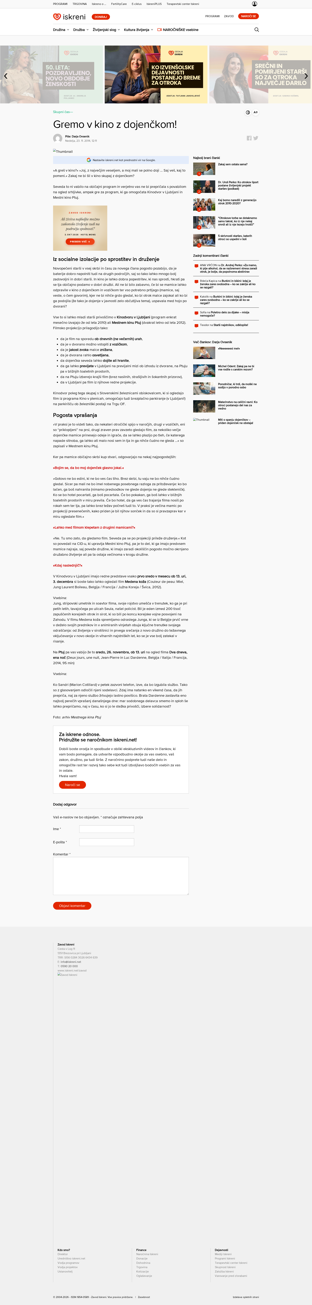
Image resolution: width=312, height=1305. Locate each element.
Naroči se (248, 16)
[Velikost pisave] (255, 112)
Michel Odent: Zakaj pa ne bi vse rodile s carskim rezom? (236, 367)
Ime (57, 829)
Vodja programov (68, 1262)
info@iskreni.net (71, 961)
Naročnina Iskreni (147, 1254)
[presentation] (6, 74)
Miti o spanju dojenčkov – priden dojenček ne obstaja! (235, 421)
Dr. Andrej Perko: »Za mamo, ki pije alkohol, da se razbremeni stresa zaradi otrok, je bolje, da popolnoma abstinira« (228, 268)
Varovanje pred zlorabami (231, 1275)
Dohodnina (143, 1262)
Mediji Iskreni (223, 1254)
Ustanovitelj (65, 1271)
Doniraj (101, 16)
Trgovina (141, 1267)
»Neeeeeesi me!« (229, 348)
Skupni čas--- (63, 112)
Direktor (63, 1254)
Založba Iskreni (224, 1271)
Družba (79, 30)
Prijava (254, 3)
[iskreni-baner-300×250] (80, 249)
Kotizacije (142, 1271)
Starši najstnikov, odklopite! (231, 324)
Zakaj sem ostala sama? (232, 164)
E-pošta (60, 842)
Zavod (229, 16)
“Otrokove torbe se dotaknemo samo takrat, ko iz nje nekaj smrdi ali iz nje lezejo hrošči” (237, 221)
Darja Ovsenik (80, 136)
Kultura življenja (136, 30)
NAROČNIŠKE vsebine (180, 30)
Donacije (142, 1258)
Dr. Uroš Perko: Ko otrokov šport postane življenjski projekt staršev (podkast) (238, 185)
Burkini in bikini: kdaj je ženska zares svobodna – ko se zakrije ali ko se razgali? (227, 284)
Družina (59, 30)
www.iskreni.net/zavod (72, 970)
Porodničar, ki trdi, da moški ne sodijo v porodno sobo (237, 385)
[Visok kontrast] (248, 112)
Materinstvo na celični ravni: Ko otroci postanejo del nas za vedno (237, 405)
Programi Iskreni (225, 1258)
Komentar (62, 854)
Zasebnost (144, 1297)
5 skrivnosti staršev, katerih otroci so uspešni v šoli (235, 237)
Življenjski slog (104, 30)
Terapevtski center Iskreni (231, 1262)
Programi (212, 16)
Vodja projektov (68, 1267)
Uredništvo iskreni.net (71, 1258)
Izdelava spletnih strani (246, 1297)
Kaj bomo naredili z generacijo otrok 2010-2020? (237, 201)
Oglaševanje (144, 1275)
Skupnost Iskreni (225, 1267)
